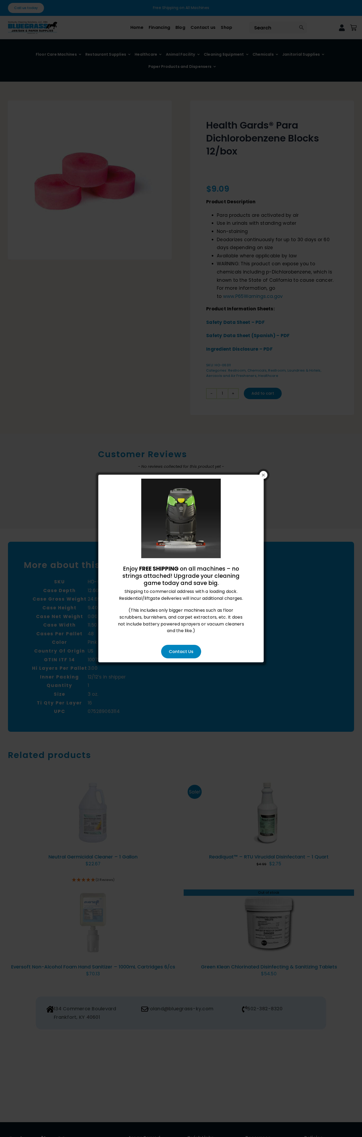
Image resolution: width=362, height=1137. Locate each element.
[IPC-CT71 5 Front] (181, 482)
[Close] (263, 475)
